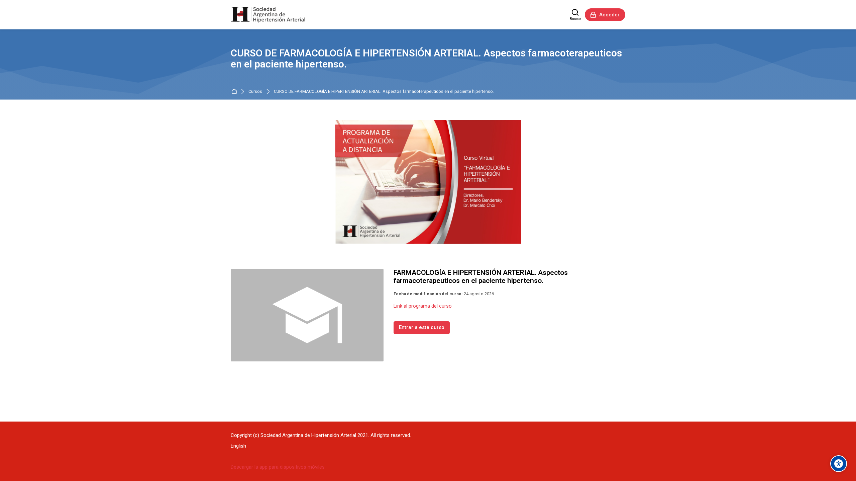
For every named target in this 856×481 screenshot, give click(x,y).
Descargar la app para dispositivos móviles (278, 467)
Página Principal (235, 92)
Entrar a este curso (421, 327)
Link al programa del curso (423, 306)
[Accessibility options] (838, 463)
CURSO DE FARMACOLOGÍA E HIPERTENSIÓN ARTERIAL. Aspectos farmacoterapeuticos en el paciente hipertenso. (384, 92)
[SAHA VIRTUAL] (268, 15)
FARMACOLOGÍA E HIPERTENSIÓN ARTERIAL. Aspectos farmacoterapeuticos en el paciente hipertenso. (481, 277)
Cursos (255, 92)
